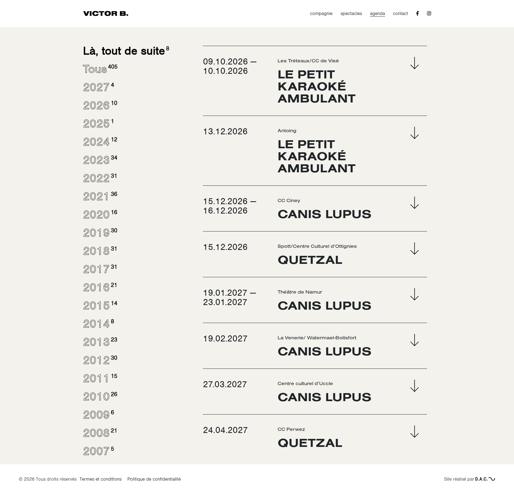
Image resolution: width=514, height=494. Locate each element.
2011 (99, 378)
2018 (99, 251)
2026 (99, 105)
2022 (99, 178)
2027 (98, 87)
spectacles (351, 13)
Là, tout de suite (125, 51)
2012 (99, 360)
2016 (99, 287)
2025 (98, 124)
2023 (99, 160)
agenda (377, 13)
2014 (98, 324)
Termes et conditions (101, 479)
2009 (98, 415)
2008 (99, 433)
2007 (98, 451)
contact (400, 13)
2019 (99, 233)
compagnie (321, 13)
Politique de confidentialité (154, 479)
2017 (99, 269)
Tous (99, 69)
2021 (99, 196)
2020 (99, 215)
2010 (99, 397)
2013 (99, 342)
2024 (99, 142)
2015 (99, 306)
